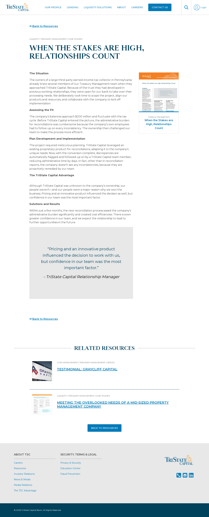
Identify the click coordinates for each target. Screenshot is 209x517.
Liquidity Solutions (98, 7)
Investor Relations (24, 474)
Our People (53, 7)
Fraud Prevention (70, 474)
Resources (20, 468)
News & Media (22, 479)
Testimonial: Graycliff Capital (87, 369)
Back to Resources (45, 26)
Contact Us (160, 7)
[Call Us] (179, 475)
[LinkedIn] (191, 475)
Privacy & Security (70, 462)
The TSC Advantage (25, 490)
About (121, 7)
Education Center (70, 468)
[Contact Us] (185, 475)
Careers (137, 7)
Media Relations (23, 485)
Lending (72, 7)
